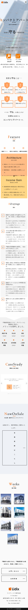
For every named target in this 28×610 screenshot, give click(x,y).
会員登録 (14, 578)
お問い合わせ (14, 571)
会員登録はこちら (14, 448)
